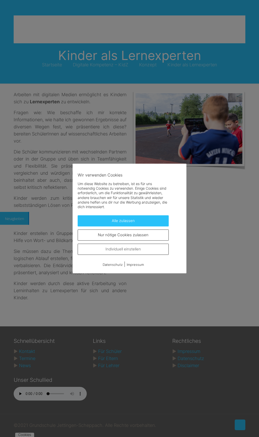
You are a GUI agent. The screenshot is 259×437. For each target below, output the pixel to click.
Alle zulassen (123, 220)
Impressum (135, 265)
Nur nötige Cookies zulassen (123, 235)
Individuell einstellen (123, 249)
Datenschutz (113, 265)
